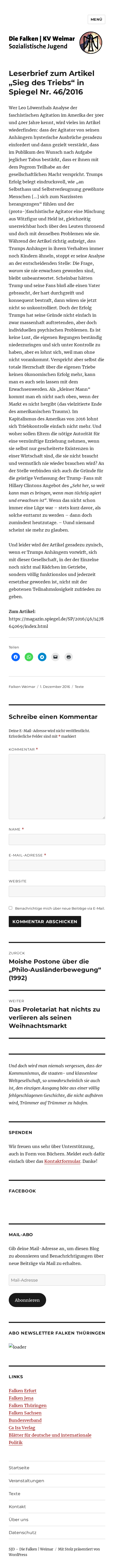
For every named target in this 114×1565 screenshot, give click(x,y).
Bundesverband (25, 1420)
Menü (96, 19)
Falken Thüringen (28, 1405)
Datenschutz (22, 1532)
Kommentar (23, 749)
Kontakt (17, 1506)
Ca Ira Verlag (22, 1427)
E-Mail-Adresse (27, 855)
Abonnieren (27, 1300)
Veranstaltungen (26, 1480)
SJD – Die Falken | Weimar (31, 1549)
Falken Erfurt (23, 1390)
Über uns (18, 1519)
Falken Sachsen (25, 1413)
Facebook (22, 1191)
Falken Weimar (22, 686)
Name (16, 829)
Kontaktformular (62, 1161)
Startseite (19, 1467)
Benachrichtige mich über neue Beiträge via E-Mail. (60, 908)
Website (18, 881)
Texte (79, 686)
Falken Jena (21, 1398)
